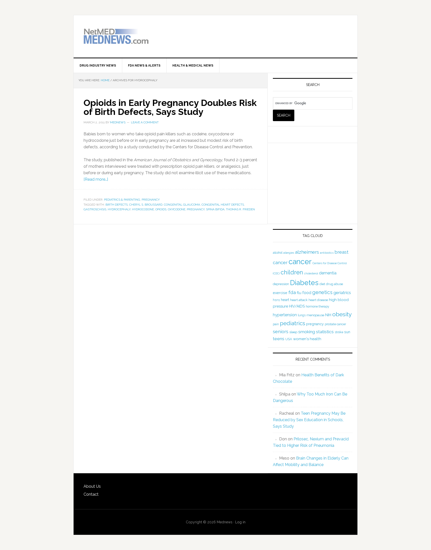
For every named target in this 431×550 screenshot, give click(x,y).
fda (292, 292)
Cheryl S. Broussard (145, 204)
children (292, 272)
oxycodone (176, 209)
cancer (300, 261)
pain (276, 324)
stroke (339, 332)
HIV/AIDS (297, 306)
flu (299, 293)
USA (288, 339)
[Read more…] (96, 179)
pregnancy (196, 209)
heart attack (299, 300)
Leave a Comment (145, 122)
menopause (315, 315)
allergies (288, 252)
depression (281, 284)
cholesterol (311, 273)
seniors (280, 331)
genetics (322, 292)
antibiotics (326, 252)
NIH (328, 315)
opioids (160, 209)
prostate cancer (335, 324)
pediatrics (292, 323)
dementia (327, 273)
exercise (280, 293)
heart (285, 300)
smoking (306, 331)
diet (322, 284)
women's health (307, 339)
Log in (240, 522)
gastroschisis (95, 209)
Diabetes (304, 283)
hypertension (285, 315)
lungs (302, 315)
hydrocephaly (119, 209)
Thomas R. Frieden (240, 209)
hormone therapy (317, 306)
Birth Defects (117, 204)
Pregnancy (151, 199)
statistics (325, 331)
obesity (342, 314)
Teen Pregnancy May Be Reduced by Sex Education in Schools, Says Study (309, 420)
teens (278, 338)
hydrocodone (143, 209)
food (306, 292)
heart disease (318, 300)
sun (347, 332)
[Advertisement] (289, 32)
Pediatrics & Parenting (122, 199)
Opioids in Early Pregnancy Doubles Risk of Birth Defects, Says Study (170, 107)
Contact (91, 494)
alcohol (277, 252)
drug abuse (334, 284)
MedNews (116, 36)
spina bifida (215, 209)
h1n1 (276, 300)
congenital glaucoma (182, 204)
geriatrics (342, 292)
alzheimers (307, 252)
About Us (92, 486)
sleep (293, 332)
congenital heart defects (223, 204)
